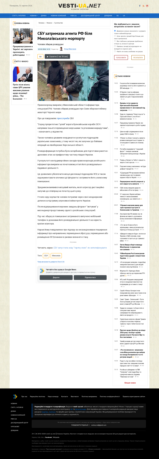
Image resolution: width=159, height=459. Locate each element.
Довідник (108, 16)
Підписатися (90, 277)
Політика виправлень (89, 397)
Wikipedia (56, 437)
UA (124, 16)
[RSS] (143, 5)
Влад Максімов (70, 49)
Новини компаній (58, 16)
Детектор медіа (80, 409)
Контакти (64, 397)
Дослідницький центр (90, 16)
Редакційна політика (37, 397)
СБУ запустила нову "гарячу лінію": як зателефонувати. (80, 247)
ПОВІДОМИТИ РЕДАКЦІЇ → (80, 425)
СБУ (46, 256)
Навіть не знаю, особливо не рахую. (129, 52)
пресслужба (63, 118)
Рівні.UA (73, 16)
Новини (33, 16)
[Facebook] (140, 5)
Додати (56, 277)
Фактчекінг (75, 397)
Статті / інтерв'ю (19, 16)
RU (118, 16)
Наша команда (53, 397)
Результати (138, 58)
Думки (43, 16)
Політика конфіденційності (110, 397)
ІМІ (72, 409)
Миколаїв (56, 256)
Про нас (24, 397)
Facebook (48, 437)
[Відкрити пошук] (147, 5)
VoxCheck (52, 412)
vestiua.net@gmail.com (98, 425)
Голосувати (121, 58)
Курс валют (15, 427)
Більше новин (130, 383)
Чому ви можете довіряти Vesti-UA (50, 262)
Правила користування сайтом (134, 397)
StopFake (45, 412)
